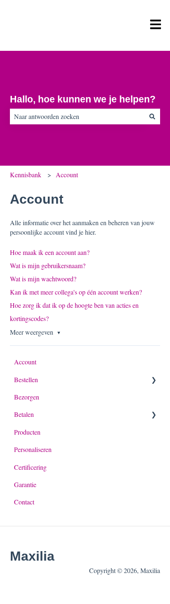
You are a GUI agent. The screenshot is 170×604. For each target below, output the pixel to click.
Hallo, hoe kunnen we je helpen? (83, 99)
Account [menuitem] (25, 361)
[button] (153, 380)
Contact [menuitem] (24, 501)
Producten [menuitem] (27, 432)
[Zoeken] (152, 116)
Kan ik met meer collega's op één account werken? (76, 292)
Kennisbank (25, 174)
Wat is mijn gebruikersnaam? (47, 265)
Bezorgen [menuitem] (26, 396)
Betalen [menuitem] (24, 414)
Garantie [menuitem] (25, 484)
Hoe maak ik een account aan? (50, 252)
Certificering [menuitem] (30, 467)
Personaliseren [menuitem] (33, 449)
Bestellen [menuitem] (26, 379)
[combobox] (77, 116)
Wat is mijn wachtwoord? (43, 278)
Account (67, 174)
